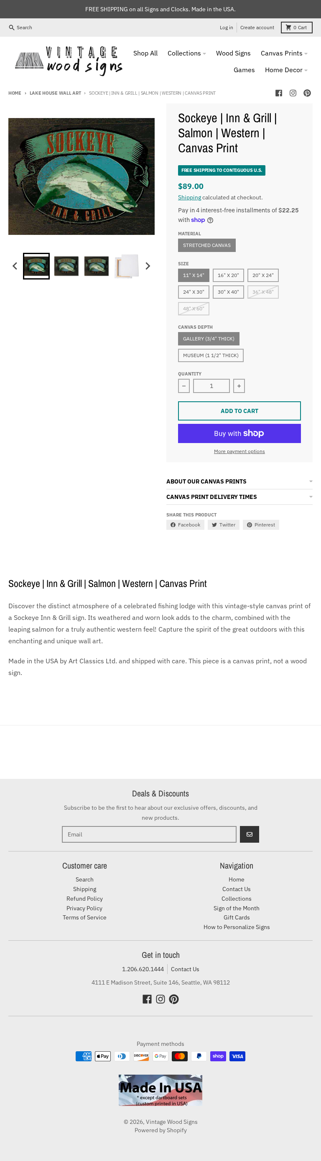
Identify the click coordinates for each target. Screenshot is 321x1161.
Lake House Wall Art (55, 93)
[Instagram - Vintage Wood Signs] (293, 93)
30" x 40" (228, 292)
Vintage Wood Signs (172, 1122)
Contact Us (185, 969)
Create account (257, 27)
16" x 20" (228, 275)
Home (14, 93)
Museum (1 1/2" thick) (211, 355)
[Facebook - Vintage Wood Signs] (278, 93)
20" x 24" (263, 275)
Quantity (189, 374)
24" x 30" (193, 292)
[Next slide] (147, 266)
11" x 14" (193, 275)
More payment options (239, 451)
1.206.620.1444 (143, 969)
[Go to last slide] (15, 266)
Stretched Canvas (207, 245)
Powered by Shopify (161, 1130)
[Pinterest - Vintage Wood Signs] (307, 93)
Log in (226, 27)
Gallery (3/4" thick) (208, 338)
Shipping (189, 197)
